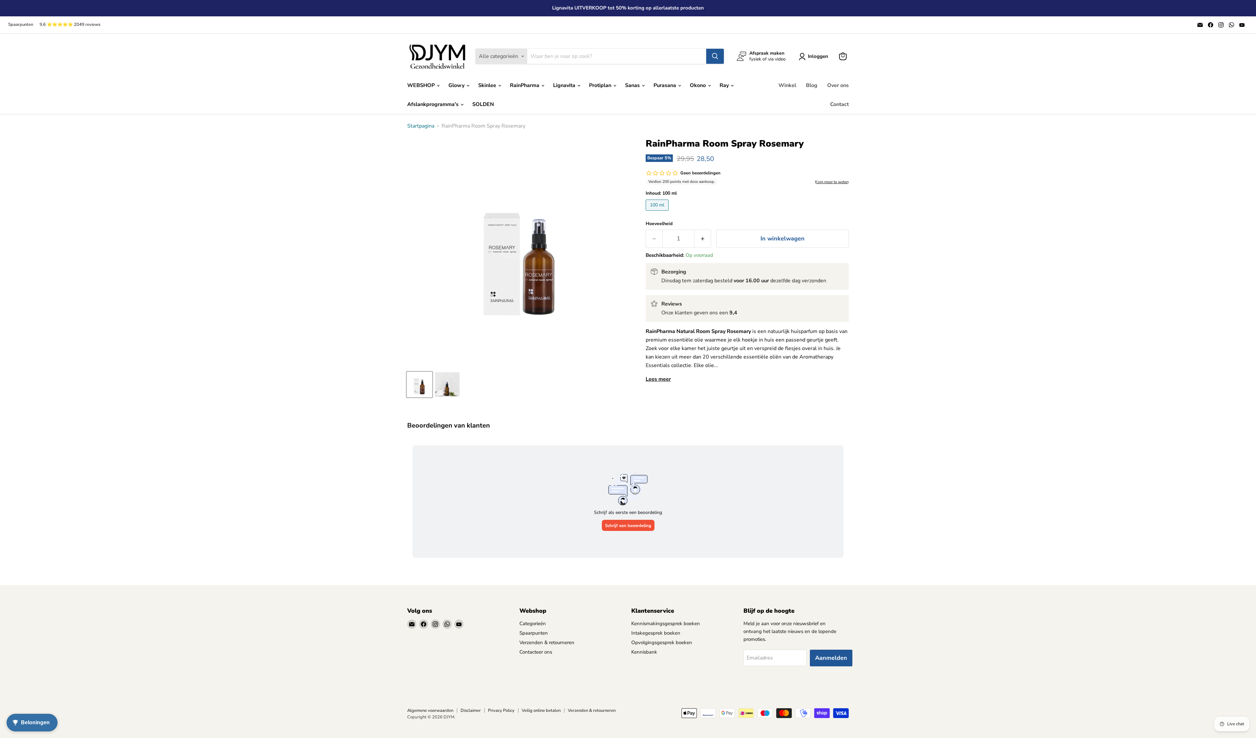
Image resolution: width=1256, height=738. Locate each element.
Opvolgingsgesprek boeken (661, 642)
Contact (839, 104)
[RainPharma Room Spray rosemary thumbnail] (419, 384)
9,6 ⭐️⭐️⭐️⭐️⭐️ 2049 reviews (70, 24)
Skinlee (487, 85)
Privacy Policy (501, 710)
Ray (725, 85)
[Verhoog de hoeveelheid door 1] (702, 239)
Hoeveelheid (659, 223)
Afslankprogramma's (433, 104)
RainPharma (525, 85)
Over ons (838, 85)
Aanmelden (831, 658)
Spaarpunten (20, 24)
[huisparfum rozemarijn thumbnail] (447, 384)
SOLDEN (483, 104)
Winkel (787, 85)
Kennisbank (644, 652)
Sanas (633, 85)
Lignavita (565, 85)
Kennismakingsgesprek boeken (665, 623)
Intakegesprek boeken (655, 633)
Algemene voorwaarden (430, 710)
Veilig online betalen (541, 710)
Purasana (665, 85)
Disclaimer (471, 710)
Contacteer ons (535, 652)
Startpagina (420, 126)
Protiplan (601, 85)
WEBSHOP (421, 85)
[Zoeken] (715, 56)
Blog (811, 85)
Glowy (457, 85)
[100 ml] (658, 212)
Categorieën (532, 623)
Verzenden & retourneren (546, 642)
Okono (698, 85)
